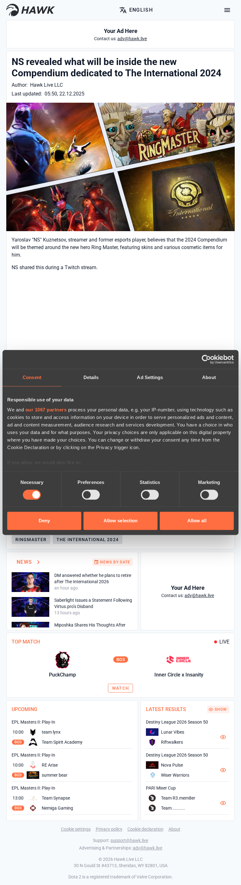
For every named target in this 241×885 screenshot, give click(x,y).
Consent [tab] (32, 377)
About (174, 829)
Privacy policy (109, 829)
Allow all (196, 521)
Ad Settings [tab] (150, 377)
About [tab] (209, 377)
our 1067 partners (46, 409)
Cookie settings (76, 829)
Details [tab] (91, 377)
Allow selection (121, 521)
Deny (44, 521)
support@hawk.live (129, 840)
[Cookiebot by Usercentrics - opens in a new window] (206, 359)
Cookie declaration (145, 829)
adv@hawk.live (147, 847)
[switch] (91, 495)
